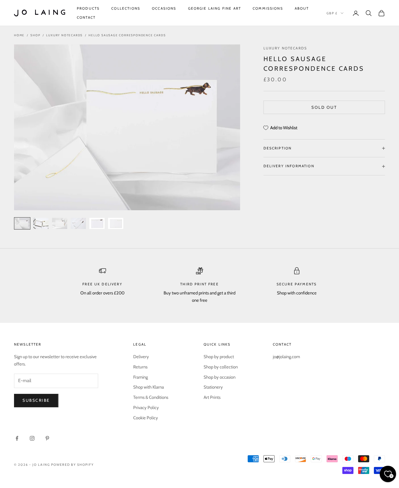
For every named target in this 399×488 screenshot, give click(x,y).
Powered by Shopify (72, 465)
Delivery (141, 356)
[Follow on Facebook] (17, 438)
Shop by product (219, 356)
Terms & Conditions (150, 397)
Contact (86, 17)
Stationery (213, 387)
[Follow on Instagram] (32, 438)
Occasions (164, 8)
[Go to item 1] (22, 223)
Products (88, 8)
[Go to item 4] (78, 223)
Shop (35, 35)
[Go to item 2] (41, 223)
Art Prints (212, 397)
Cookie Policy (145, 417)
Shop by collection (221, 367)
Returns (140, 367)
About (302, 8)
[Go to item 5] (97, 223)
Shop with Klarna (148, 387)
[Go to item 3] (59, 223)
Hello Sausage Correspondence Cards (127, 35)
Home (19, 35)
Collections (125, 8)
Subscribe (36, 400)
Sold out (324, 107)
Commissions (268, 8)
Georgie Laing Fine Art (214, 8)
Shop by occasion (219, 377)
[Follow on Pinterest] (47, 438)
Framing (140, 377)
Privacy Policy (146, 407)
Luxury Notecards (64, 35)
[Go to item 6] (115, 223)
